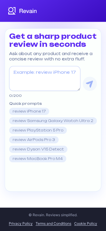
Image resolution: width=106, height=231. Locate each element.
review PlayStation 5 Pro (38, 130)
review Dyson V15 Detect (38, 149)
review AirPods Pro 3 (34, 139)
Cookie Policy (85, 223)
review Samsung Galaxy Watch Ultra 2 (53, 120)
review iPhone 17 (29, 111)
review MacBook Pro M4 (38, 158)
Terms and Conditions (53, 223)
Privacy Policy (21, 223)
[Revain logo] (23, 11)
